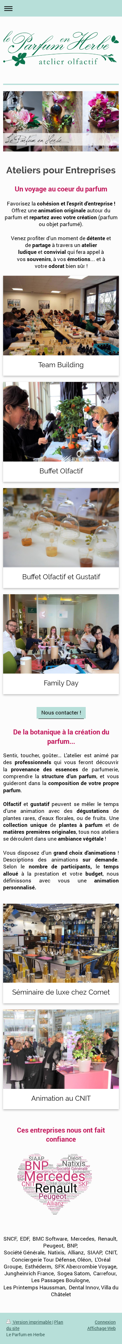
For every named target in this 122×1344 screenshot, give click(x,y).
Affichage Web (101, 1328)
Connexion (105, 1322)
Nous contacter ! (61, 712)
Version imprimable (32, 1322)
